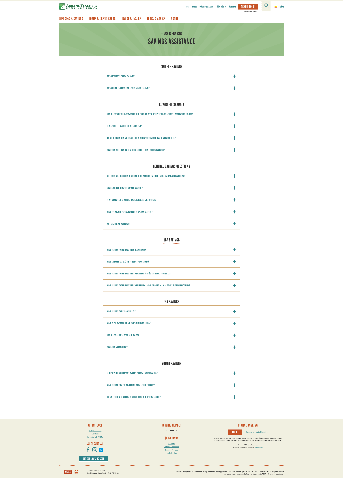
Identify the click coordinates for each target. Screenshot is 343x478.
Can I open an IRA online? (117, 347)
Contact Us (222, 6)
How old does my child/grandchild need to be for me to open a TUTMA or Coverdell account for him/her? (150, 114)
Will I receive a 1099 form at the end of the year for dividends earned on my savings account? (146, 175)
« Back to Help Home (171, 33)
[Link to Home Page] (78, 6)
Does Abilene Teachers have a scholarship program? (128, 88)
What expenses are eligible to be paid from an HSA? (128, 261)
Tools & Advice (156, 18)
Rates (194, 6)
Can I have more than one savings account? (125, 187)
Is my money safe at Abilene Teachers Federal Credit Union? (131, 199)
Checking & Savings (71, 18)
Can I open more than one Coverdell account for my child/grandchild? (136, 149)
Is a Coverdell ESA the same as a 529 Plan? (124, 126)
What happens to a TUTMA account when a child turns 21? (131, 385)
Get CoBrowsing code (93, 458)
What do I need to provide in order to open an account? (129, 211)
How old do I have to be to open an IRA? (123, 335)
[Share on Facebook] (88, 451)
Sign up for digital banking (257, 432)
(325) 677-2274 (95, 431)
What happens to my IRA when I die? (121, 311)
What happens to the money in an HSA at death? (126, 249)
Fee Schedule (171, 453)
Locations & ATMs (207, 6)
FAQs (187, 6)
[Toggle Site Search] (266, 6)
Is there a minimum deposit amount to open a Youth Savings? (132, 373)
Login (235, 432)
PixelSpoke (259, 448)
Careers (232, 6)
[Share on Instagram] (94, 451)
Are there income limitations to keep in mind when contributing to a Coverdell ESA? (141, 138)
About (174, 18)
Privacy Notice (171, 450)
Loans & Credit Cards (102, 18)
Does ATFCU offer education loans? (121, 76)
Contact (95, 434)
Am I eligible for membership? (119, 223)
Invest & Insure (131, 18)
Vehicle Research (171, 447)
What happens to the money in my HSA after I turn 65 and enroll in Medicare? (139, 273)
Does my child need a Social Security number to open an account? (134, 397)
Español (281, 6)
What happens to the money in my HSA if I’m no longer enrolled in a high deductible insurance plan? (148, 285)
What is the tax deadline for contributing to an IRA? (129, 323)
